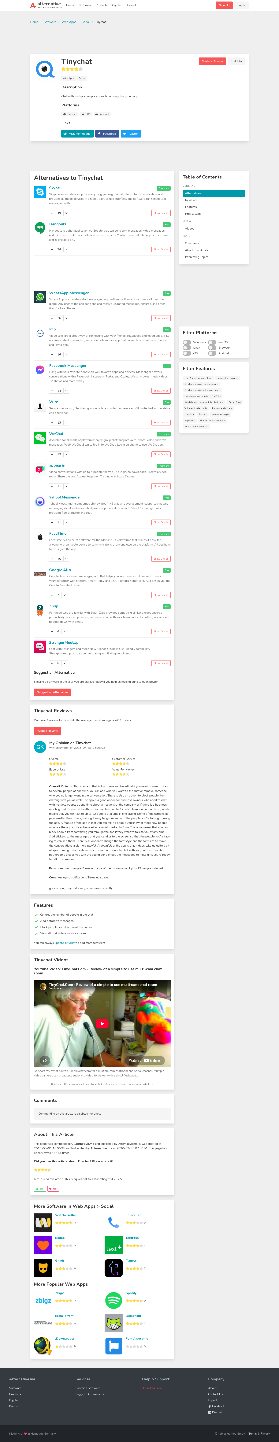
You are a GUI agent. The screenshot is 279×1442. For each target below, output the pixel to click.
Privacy (265, 1434)
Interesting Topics (196, 257)
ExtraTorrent (64, 1316)
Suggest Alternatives (90, 1394)
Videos (189, 228)
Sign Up (224, 5)
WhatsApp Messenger (69, 293)
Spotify (131, 1293)
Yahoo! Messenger (65, 497)
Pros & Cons (193, 214)
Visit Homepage (80, 134)
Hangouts (57, 224)
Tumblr (131, 1261)
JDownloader (64, 1339)
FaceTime (57, 533)
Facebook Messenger (68, 365)
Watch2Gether (66, 1215)
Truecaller (133, 1215)
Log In (241, 5)
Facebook (109, 134)
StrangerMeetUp (64, 642)
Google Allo (60, 569)
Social (86, 22)
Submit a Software (88, 1388)
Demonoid (133, 1316)
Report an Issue (152, 1388)
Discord (131, 5)
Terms (253, 1434)
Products (102, 5)
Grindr (59, 1261)
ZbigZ (59, 1293)
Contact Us (215, 1394)
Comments (192, 243)
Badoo (60, 1238)
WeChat (56, 433)
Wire (53, 401)
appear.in (57, 465)
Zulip (53, 606)
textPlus (132, 1238)
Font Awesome (137, 1339)
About (212, 1388)
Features (191, 207)
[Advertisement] (139, 38)
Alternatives (193, 193)
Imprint (212, 1400)
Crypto (116, 5)
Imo (52, 329)
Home (70, 5)
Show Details (161, 213)
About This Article (197, 250)
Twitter (133, 134)
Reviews (191, 200)
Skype (54, 187)
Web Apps (69, 22)
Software (85, 5)
